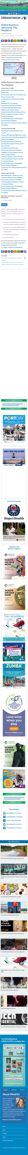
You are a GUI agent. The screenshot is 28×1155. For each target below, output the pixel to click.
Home (4, 1126)
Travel (11, 10)
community (19, 258)
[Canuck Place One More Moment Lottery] (14, 713)
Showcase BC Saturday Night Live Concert (13, 135)
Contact (24, 10)
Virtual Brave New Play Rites (9, 148)
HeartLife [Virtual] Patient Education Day (13, 112)
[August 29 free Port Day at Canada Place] (14, 429)
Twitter (5, 247)
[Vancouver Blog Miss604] (14, 2)
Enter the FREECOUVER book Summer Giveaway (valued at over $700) (12, 404)
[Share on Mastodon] (25, 41)
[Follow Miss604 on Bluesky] (9, 13)
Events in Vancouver (8, 1140)
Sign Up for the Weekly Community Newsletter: (11, 196)
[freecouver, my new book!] (14, 1086)
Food (7, 10)
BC (2, 258)
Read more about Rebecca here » (12, 1119)
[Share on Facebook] (2, 41)
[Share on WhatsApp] (18, 41)
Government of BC (12, 209)
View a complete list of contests (13, 408)
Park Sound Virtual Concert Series (11, 141)
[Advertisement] (14, 334)
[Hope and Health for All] (14, 512)
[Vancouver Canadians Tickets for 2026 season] (14, 18)
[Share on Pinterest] (5, 41)
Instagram (19, 247)
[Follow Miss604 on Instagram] (12, 13)
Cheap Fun (5, 258)
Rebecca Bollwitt (7, 33)
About (19, 10)
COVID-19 (3, 262)
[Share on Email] (12, 41)
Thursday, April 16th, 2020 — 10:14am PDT (12, 35)
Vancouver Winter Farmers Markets (12, 156)
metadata (14, 254)
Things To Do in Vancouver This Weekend (15, 264)
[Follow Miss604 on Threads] (14, 13)
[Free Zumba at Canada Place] (14, 676)
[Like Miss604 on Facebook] (17, 13)
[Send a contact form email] (19, 13)
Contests (14, 1090)
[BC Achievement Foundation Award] (14, 565)
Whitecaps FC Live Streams (9, 103)
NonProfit (2, 10)
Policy (4, 1137)
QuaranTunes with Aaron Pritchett (11, 105)
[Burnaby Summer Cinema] (14, 652)
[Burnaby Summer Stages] (14, 778)
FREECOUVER (16, 7)
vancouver (4, 260)
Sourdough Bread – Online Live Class (12, 175)
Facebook (11, 247)
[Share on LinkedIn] (9, 41)
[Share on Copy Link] (21, 41)
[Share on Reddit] (15, 41)
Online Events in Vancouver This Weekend (9, 28)
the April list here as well (14, 57)
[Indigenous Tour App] (14, 531)
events (7, 262)
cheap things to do (12, 258)
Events (15, 10)
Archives (22, 1090)
